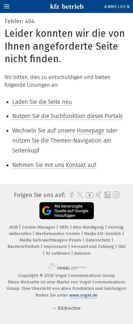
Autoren (82, 253)
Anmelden (117, 6)
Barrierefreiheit (24, 246)
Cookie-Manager (39, 227)
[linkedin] (106, 195)
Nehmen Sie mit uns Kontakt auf (54, 165)
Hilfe (64, 227)
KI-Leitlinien (58, 253)
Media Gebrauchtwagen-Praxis (51, 240)
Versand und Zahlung (93, 246)
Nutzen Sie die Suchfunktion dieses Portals (67, 116)
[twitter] (78, 195)
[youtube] (88, 195)
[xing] (97, 195)
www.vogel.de (83, 295)
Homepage (90, 130)
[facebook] (70, 195)
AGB (14, 227)
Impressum (56, 246)
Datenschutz (99, 240)
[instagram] (115, 195)
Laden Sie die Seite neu (42, 101)
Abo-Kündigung (89, 227)
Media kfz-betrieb (103, 233)
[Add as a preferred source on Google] (66, 210)
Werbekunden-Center (58, 233)
